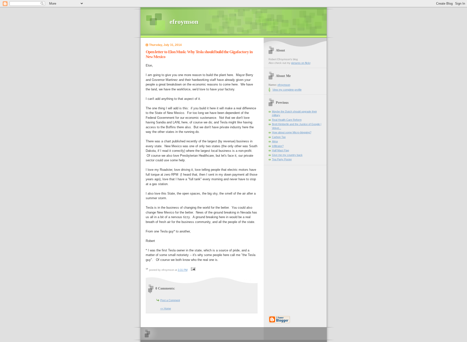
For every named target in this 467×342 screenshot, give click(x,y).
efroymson (184, 21)
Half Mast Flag (280, 150)
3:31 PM (183, 269)
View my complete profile (287, 89)
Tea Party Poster (282, 159)
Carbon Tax (279, 137)
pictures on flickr (300, 62)
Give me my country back (287, 155)
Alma (275, 141)
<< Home (165, 308)
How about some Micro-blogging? (291, 132)
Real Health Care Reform (287, 119)
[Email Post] (192, 269)
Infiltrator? (278, 146)
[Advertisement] (283, 238)
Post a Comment (170, 300)
